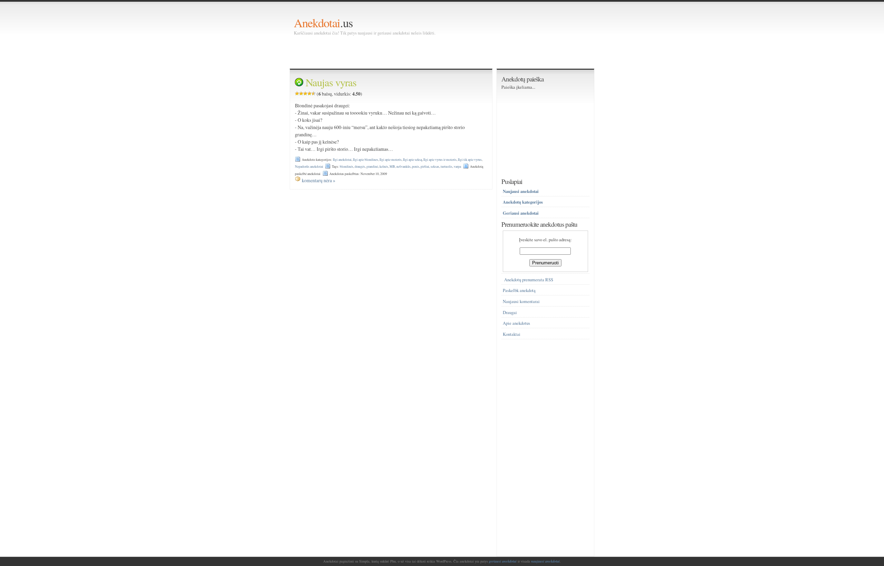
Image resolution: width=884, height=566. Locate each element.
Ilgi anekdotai (342, 159)
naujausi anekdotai (545, 561)
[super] (313, 93)
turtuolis (446, 166)
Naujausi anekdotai (521, 191)
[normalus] (305, 93)
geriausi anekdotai (503, 561)
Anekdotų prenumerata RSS (528, 280)
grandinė (372, 166)
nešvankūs (403, 166)
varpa (457, 166)
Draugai (510, 312)
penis (415, 166)
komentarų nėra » (318, 180)
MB (392, 166)
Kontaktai (511, 334)
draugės (360, 166)
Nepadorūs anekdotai (309, 166)
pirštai (425, 166)
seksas (435, 166)
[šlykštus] (297, 93)
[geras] (309, 93)
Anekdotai (317, 22)
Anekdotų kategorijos (523, 202)
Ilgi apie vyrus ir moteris (440, 159)
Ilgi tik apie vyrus (470, 159)
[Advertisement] (419, 51)
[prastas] (301, 93)
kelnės (383, 166)
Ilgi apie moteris (390, 159)
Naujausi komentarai (521, 301)
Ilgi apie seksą (412, 159)
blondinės (346, 166)
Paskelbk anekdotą (519, 290)
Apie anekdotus (516, 323)
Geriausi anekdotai (521, 213)
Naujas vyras (331, 82)
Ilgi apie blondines (365, 159)
